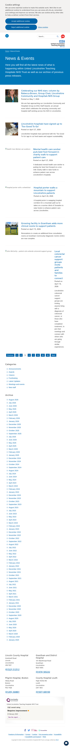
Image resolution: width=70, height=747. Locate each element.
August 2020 (13, 618)
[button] (63, 36)
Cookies (34, 734)
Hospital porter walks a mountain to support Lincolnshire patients (45, 190)
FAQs (44, 737)
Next (53, 355)
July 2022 (12, 547)
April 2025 (12, 446)
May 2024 (12, 480)
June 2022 (13, 551)
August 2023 (13, 507)
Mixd (57, 740)
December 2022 (15, 532)
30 (48, 355)
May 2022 (12, 554)
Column (12, 375)
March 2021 (13, 597)
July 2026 (12, 403)
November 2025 (15, 427)
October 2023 (14, 501)
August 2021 (13, 581)
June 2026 (13, 406)
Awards (11, 372)
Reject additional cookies (20, 27)
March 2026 (13, 415)
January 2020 (14, 640)
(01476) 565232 (43, 672)
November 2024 (15, 461)
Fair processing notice (45, 734)
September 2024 (15, 467)
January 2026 (14, 421)
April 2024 (12, 483)
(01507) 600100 (43, 692)
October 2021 (14, 575)
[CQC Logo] (12, 701)
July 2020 (12, 621)
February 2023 (14, 526)
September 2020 (15, 615)
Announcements (15, 369)
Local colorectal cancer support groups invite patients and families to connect (60, 265)
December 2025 (15, 424)
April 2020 (12, 631)
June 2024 (13, 477)
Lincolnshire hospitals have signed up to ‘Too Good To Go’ (41, 125)
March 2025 (13, 449)
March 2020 (13, 634)
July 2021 (12, 584)
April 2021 (12, 594)
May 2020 (12, 628)
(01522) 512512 (12, 669)
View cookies (43, 27)
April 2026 (12, 412)
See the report (13, 717)
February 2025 (14, 452)
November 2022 (15, 535)
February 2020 (14, 637)
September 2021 (15, 578)
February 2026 (14, 418)
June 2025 (13, 440)
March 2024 (13, 486)
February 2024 (14, 489)
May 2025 (12, 443)
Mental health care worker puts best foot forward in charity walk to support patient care (47, 153)
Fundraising (13, 378)
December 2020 (15, 606)
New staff (12, 387)
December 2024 (15, 458)
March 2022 (13, 560)
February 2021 (14, 600)
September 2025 (15, 434)
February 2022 (14, 563)
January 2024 (14, 492)
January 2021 (14, 603)
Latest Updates (14, 381)
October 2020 (14, 612)
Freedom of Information (16, 734)
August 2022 (13, 544)
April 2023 (12, 520)
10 (38, 355)
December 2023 (15, 495)
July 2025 (12, 437)
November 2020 (15, 609)
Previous (10, 355)
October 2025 (14, 430)
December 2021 (15, 569)
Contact (27, 734)
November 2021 (15, 572)
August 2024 (13, 471)
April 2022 (12, 557)
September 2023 (15, 504)
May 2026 (12, 409)
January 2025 (14, 455)
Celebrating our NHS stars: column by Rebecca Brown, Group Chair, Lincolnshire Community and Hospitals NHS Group (42, 93)
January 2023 (14, 529)
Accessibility (58, 734)
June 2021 (13, 588)
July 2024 (12, 474)
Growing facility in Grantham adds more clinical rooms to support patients (42, 224)
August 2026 (13, 400)
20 (43, 355)
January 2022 (14, 566)
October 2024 (14, 464)
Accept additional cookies (20, 21)
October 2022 (14, 538)
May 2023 (12, 517)
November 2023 (15, 498)
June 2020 (13, 624)
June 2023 (13, 514)
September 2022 (15, 541)
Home (7, 51)
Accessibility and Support (33, 737)
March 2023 (13, 523)
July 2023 (12, 511)
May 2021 (12, 591)
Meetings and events (17, 384)
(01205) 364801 (12, 692)
